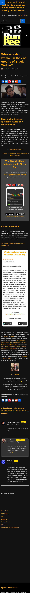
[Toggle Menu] (2, 2)
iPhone (21, 15)
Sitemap (3, 524)
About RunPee (5, 510)
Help (2, 516)
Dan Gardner (7, 69)
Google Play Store (19, 314)
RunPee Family (5, 522)
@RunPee (24, 356)
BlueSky (10, 358)
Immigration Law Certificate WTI (10, 527)
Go (23, 21)
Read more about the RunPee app (15, 216)
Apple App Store (10, 314)
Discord (5, 358)
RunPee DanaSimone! (13, 422)
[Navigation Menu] (27, 35)
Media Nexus (4, 513)
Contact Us (4, 519)
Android (26, 15)
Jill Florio (9, 461)
